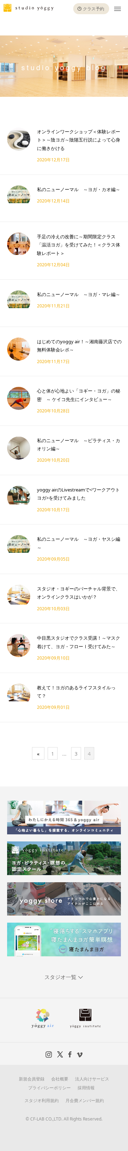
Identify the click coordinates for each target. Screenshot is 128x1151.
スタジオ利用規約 (42, 1100)
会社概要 (59, 1079)
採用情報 (86, 1088)
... (64, 753)
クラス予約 (93, 9)
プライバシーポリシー (49, 1088)
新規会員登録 (31, 1079)
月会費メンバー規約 (84, 1100)
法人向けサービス (92, 1079)
